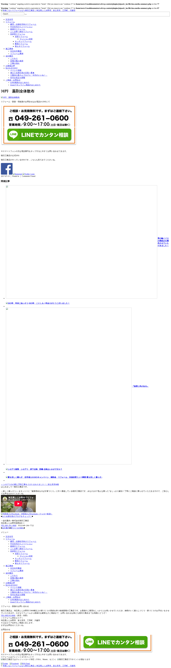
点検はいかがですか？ (53, 469)
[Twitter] (5, 664)
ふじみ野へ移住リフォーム (21, 32)
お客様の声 (10, 66)
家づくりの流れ (17, 528)
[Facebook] (15, 664)
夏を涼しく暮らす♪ (94, 477)
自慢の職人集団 (16, 61)
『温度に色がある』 (140, 386)
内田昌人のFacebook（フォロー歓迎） (36, 514)
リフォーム (10, 22)
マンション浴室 (26, 39)
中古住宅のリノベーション (21, 27)
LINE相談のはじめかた (19, 82)
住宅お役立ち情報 (17, 78)
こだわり (14, 58)
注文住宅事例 (15, 51)
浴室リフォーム (21, 36)
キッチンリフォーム (23, 41)
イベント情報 (15, 70)
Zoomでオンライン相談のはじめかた (25, 85)
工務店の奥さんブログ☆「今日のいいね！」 (28, 75)
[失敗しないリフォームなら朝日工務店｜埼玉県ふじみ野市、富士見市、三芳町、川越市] (38, 10)
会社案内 (9, 56)
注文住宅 (9, 19)
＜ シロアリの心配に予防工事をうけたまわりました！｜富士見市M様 (30, 484)
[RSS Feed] (25, 664)
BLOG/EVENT (12, 68)
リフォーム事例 (16, 54)
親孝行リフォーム (17, 29)
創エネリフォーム (22, 46)
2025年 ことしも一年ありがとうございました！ (49, 303)
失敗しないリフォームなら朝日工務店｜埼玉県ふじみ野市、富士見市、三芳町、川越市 (39, 666)
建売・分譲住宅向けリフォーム (23, 24)
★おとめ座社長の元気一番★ (22, 73)
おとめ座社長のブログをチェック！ (17, 516)
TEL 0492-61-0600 (8, 615)
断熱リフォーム (21, 44)
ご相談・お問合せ (13, 80)
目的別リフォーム (17, 34)
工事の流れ (15, 63)
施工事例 (9, 49)
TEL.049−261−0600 (8, 525)
